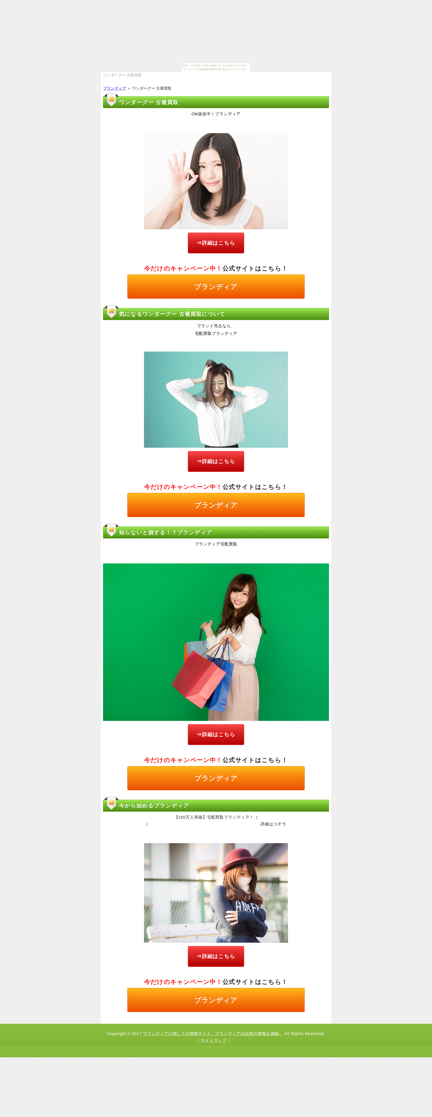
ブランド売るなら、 (216, 326)
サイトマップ (213, 1040)
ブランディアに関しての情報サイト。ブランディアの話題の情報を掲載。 (213, 1033)
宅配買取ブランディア (216, 333)
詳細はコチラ (273, 824)
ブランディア (114, 88)
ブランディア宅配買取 (216, 544)
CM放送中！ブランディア (216, 114)
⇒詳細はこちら (216, 243)
